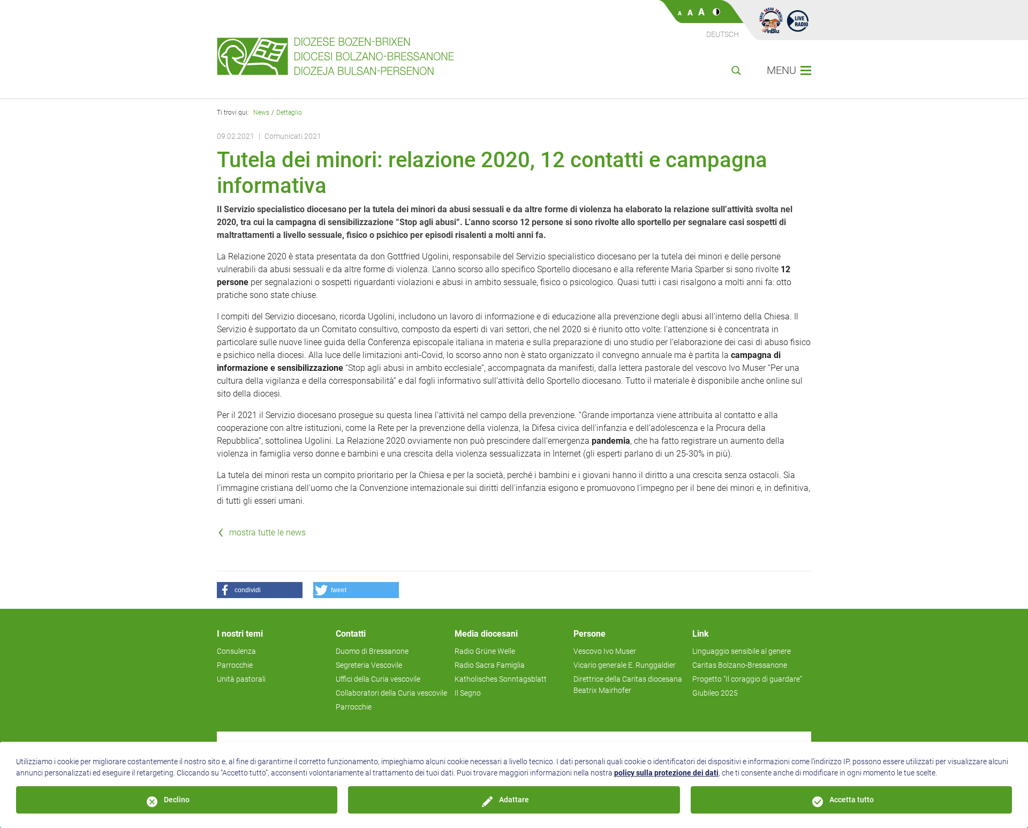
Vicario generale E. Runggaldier (624, 665)
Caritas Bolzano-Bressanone (739, 665)
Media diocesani (486, 634)
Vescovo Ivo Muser (604, 651)
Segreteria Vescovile (369, 665)
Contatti (351, 634)
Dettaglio (289, 112)
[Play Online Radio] (797, 20)
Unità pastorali (241, 679)
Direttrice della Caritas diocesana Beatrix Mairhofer (627, 685)
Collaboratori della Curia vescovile (391, 693)
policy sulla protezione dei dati (666, 773)
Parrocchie (235, 665)
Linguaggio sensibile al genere (741, 651)
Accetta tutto (851, 799)
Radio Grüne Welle (485, 651)
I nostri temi (240, 634)
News (261, 112)
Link (700, 634)
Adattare (514, 799)
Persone (589, 634)
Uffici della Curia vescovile (378, 679)
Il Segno (468, 693)
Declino (177, 799)
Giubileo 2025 (715, 693)
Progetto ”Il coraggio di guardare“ (747, 679)
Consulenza (236, 651)
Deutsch (722, 34)
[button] (260, 590)
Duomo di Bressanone (372, 651)
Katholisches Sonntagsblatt (501, 679)
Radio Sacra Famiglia (490, 665)
